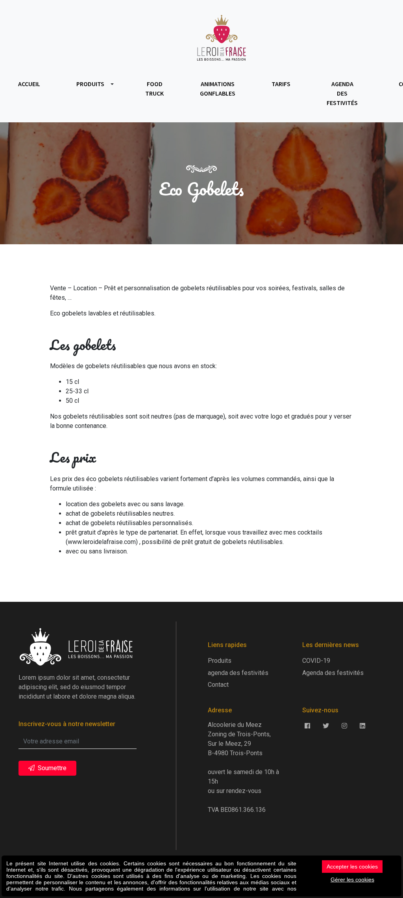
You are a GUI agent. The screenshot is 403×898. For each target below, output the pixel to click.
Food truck (154, 88)
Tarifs (281, 84)
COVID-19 (316, 660)
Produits (90, 84)
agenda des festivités (342, 93)
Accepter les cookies (352, 866)
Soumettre (51, 768)
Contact (218, 684)
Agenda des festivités (333, 673)
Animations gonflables (217, 88)
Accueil (29, 84)
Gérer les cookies (352, 879)
